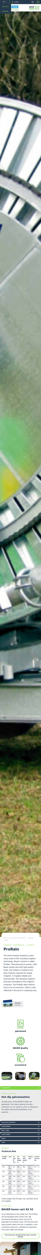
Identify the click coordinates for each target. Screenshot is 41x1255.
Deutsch (5, 6)
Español (5, 11)
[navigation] (4, 2)
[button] (38, 2)
